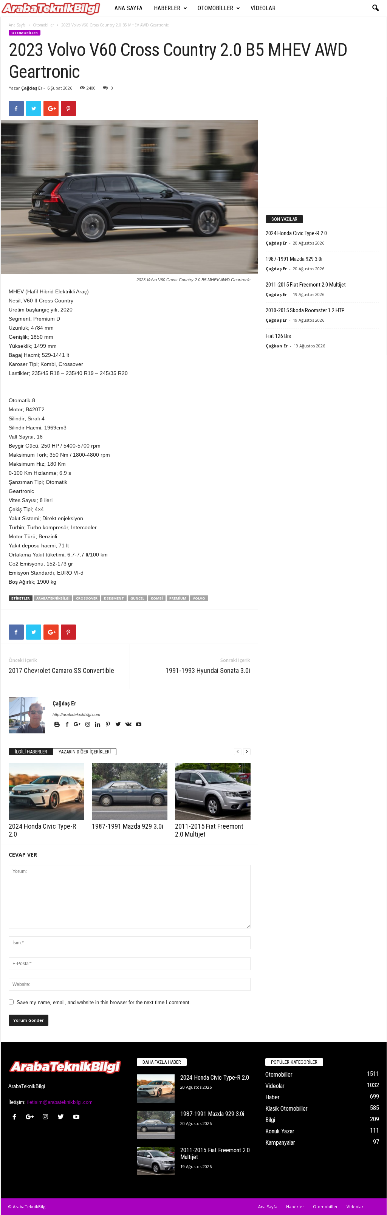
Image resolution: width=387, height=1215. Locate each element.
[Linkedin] (98, 725)
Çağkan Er (277, 346)
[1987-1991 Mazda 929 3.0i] (129, 791)
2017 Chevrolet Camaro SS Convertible (61, 670)
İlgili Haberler (31, 752)
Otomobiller (215, 8)
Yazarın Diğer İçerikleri (85, 752)
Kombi (157, 598)
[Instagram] (88, 725)
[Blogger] (58, 725)
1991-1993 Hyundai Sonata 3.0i (208, 670)
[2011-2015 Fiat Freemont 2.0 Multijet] (213, 791)
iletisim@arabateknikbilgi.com (60, 1102)
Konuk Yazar (279, 1131)
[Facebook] (68, 725)
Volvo (199, 598)
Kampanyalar (280, 1142)
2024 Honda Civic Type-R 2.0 (296, 233)
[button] (375, 8)
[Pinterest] (109, 725)
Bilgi (270, 1120)
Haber (272, 1097)
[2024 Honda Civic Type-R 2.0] (46, 791)
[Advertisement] (322, 152)
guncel (137, 598)
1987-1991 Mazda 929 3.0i (127, 826)
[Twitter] (119, 725)
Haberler (167, 8)
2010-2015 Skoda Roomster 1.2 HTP (305, 310)
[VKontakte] (129, 725)
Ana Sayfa (128, 8)
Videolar (263, 8)
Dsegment (114, 598)
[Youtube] (138, 725)
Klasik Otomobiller (286, 1108)
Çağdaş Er (31, 88)
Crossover (87, 598)
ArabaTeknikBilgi (53, 598)
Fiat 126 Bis (278, 336)
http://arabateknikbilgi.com (76, 714)
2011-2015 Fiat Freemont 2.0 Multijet (306, 284)
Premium (177, 598)
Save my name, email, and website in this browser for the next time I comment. (104, 1002)
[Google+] (78, 725)
